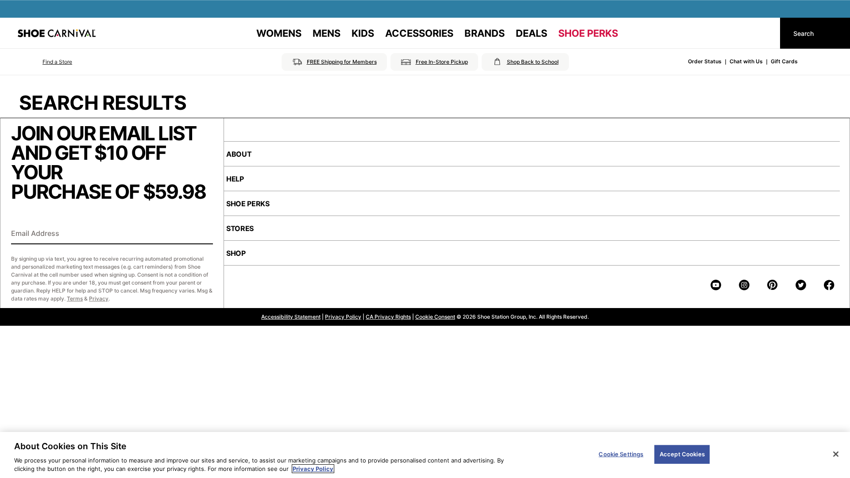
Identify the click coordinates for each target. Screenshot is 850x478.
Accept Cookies (682, 454)
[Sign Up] (203, 234)
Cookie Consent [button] (435, 316)
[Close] (836, 454)
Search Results (102, 102)
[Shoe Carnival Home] (57, 33)
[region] (425, 455)
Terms (75, 298)
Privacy (98, 298)
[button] (45, 61)
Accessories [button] (419, 33)
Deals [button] (531, 33)
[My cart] (765, 33)
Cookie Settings (621, 454)
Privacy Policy (343, 316)
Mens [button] (326, 33)
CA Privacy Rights (388, 316)
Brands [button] (484, 33)
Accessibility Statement (291, 316)
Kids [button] (363, 33)
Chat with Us (746, 61)
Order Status (705, 61)
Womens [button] (278, 33)
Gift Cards (784, 61)
